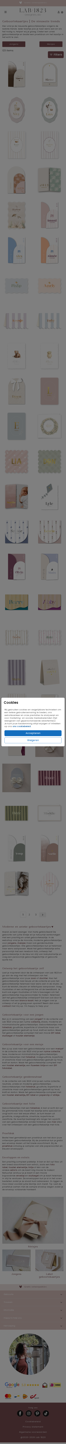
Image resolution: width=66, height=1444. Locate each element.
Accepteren (33, 733)
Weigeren (33, 740)
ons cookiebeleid (22, 726)
